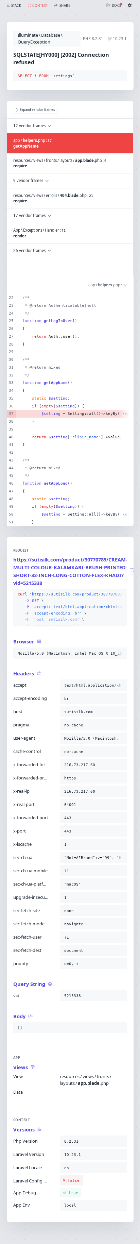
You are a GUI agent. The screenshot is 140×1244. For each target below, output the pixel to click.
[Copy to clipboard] (120, 76)
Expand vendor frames (37, 109)
